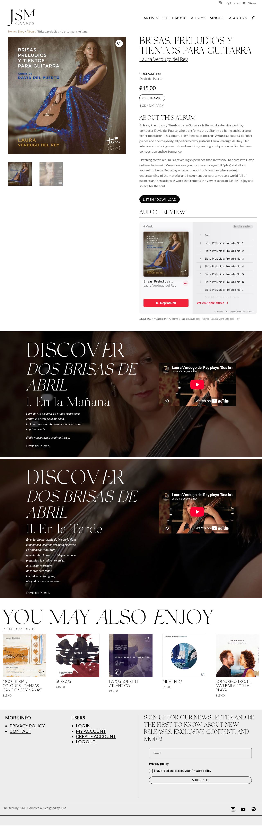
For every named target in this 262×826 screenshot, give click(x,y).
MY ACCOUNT (91, 731)
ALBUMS (198, 18)
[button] (119, 43)
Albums (31, 31)
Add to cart (152, 97)
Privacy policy (201, 770)
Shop (21, 31)
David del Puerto (199, 318)
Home (12, 31)
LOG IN (83, 725)
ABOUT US (238, 18)
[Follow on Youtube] (243, 809)
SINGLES (217, 18)
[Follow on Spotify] (253, 809)
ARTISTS (151, 18)
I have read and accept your (182, 770)
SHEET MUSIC (174, 18)
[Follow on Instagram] (233, 809)
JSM (63, 808)
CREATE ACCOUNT (96, 736)
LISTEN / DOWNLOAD (159, 199)
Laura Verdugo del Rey (163, 59)
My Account (232, 3)
